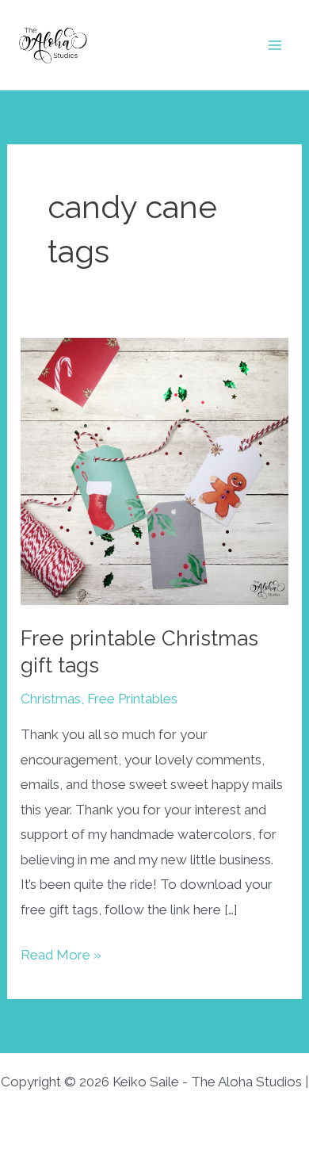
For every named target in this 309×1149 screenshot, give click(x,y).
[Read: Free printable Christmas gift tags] (154, 470)
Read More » (61, 957)
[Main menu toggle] (276, 45)
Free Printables (132, 699)
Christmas (51, 699)
